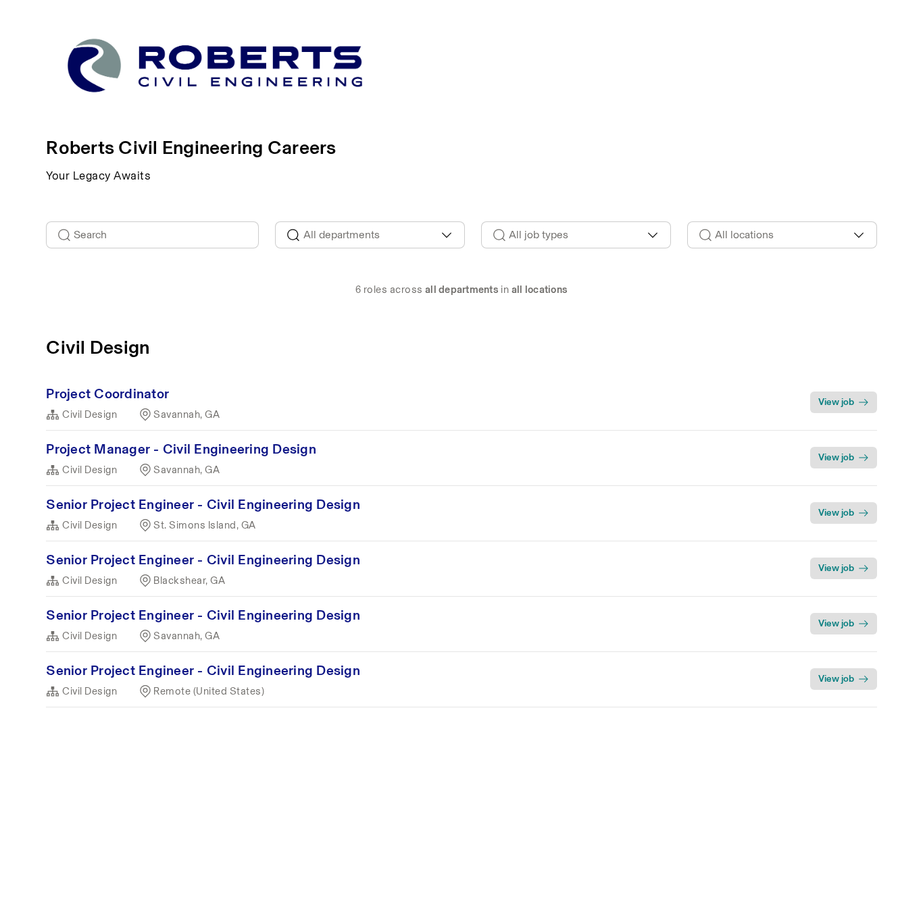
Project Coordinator (107, 393)
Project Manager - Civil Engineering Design (181, 449)
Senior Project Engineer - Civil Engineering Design (203, 504)
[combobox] (369, 235)
